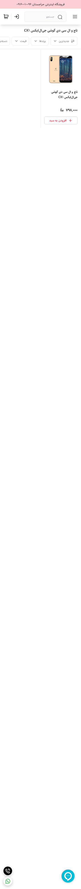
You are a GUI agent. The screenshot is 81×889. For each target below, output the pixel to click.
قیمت (23, 41)
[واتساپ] (7, 881)
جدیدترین (64, 41)
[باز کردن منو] (74, 16)
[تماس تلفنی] (7, 871)
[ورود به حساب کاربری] (17, 16)
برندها (42, 41)
